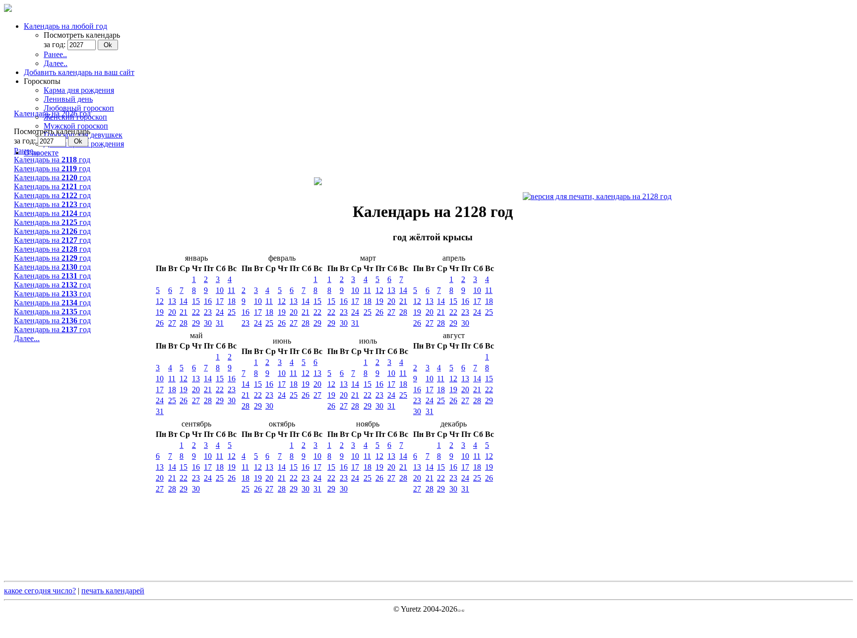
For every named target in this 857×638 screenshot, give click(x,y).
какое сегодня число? (40, 590)
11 (231, 290)
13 (172, 301)
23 (208, 312)
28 (183, 323)
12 (160, 301)
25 (232, 312)
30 (208, 323)
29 (196, 323)
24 (220, 312)
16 (208, 301)
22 (196, 312)
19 (160, 312)
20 (172, 312)
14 (183, 301)
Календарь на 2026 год (52, 113)
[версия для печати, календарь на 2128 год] (597, 196)
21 (183, 312)
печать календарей (112, 590)
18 (232, 301)
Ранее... (26, 150)
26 (160, 323)
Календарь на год (52, 159)
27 (172, 323)
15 (196, 301)
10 (220, 290)
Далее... (27, 338)
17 (220, 301)
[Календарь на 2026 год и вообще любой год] (8, 9)
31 (220, 323)
